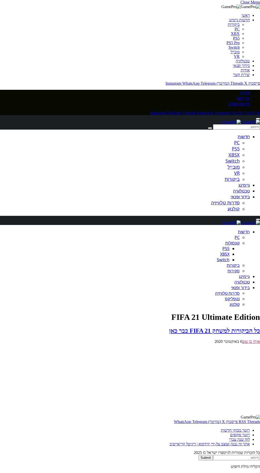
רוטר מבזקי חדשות (235, 430)
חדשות (244, 136)
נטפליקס (232, 299)
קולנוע (234, 209)
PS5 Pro (233, 43)
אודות (245, 70)
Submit (206, 458)
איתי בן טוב (251, 341)
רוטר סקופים (240, 435)
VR (237, 56)
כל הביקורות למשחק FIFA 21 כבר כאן (214, 330)
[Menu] (258, 118)
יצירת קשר (241, 75)
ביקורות (234, 24)
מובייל (235, 52)
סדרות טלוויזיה (225, 203)
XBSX (234, 155)
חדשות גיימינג (239, 20)
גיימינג (244, 185)
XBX (235, 33)
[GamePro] (240, 122)
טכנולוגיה (243, 61)
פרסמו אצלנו (239, 104)
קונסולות (232, 243)
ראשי (245, 15)
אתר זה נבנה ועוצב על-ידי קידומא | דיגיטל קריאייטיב (210, 444)
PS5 (236, 38)
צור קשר (243, 98)
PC (237, 29)
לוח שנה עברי (239, 439)
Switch (234, 47)
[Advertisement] (130, 379)
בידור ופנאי (241, 65)
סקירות (234, 271)
